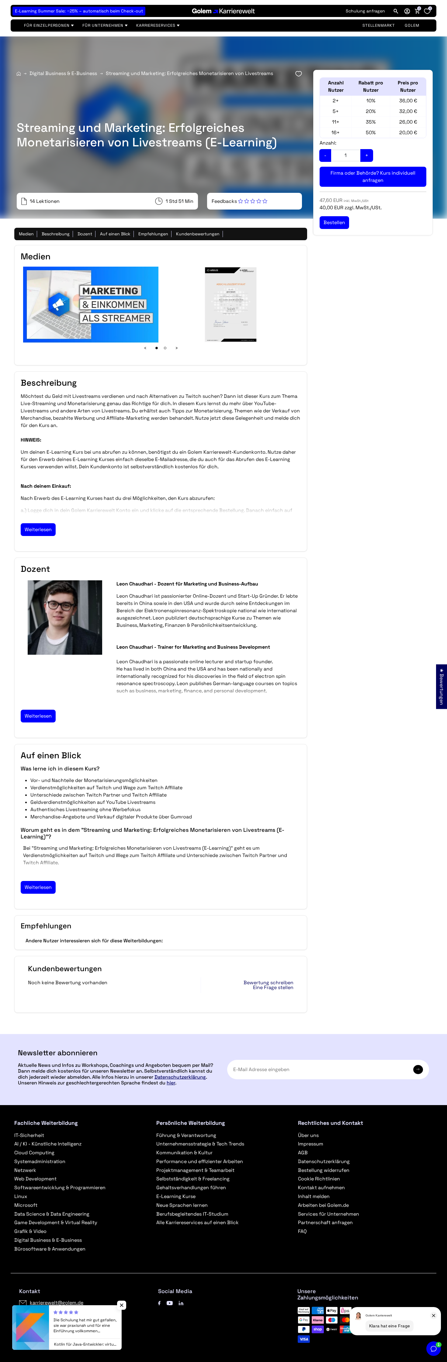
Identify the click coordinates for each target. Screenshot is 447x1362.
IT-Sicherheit (29, 1135)
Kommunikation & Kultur (184, 1152)
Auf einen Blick (115, 234)
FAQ (302, 1231)
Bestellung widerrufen (323, 1170)
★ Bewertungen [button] (441, 686)
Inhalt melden (314, 1196)
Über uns (308, 1135)
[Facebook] (159, 1302)
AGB (303, 1152)
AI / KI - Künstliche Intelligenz (47, 1144)
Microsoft (25, 1205)
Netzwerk (25, 1170)
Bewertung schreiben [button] (268, 982)
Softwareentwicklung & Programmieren (60, 1187)
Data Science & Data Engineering (51, 1214)
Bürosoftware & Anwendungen (49, 1249)
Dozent (85, 234)
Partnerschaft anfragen (325, 1222)
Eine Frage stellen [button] (273, 987)
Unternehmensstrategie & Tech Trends (200, 1144)
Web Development (35, 1179)
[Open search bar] (396, 11)
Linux (20, 1196)
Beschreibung (56, 234)
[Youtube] (170, 1302)
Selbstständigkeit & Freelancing (193, 1179)
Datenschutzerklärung (180, 1077)
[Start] (19, 74)
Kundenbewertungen (198, 234)
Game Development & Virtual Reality (55, 1222)
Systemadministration (39, 1161)
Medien (26, 234)
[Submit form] (418, 1069)
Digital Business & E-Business (63, 73)
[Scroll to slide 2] (165, 348)
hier (171, 1083)
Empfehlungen (153, 234)
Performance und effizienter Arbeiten (199, 1161)
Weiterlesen (38, 529)
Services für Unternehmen (328, 1214)
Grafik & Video (30, 1231)
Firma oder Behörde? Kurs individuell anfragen (373, 176)
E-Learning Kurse (176, 1196)
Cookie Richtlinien (319, 1179)
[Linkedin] (181, 1302)
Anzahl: (328, 143)
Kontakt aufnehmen (321, 1187)
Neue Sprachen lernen (182, 1205)
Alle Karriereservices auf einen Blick (197, 1222)
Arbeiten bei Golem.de (323, 1205)
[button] (407, 11)
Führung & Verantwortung (186, 1135)
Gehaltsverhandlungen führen (191, 1187)
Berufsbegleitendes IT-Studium (192, 1214)
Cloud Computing (34, 1152)
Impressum (310, 1144)
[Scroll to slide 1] (156, 348)
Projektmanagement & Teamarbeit (195, 1170)
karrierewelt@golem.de (56, 1302)
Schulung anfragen (365, 11)
